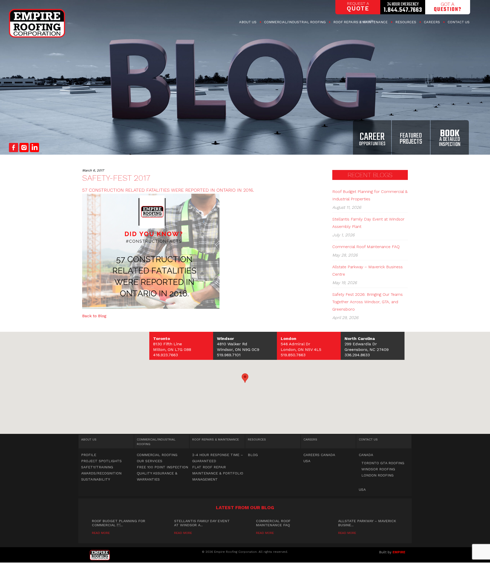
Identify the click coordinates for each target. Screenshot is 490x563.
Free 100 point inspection (162, 467)
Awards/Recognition (101, 473)
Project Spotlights (101, 461)
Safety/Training (97, 467)
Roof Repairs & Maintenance (360, 22)
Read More (101, 533)
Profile (88, 455)
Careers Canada (319, 455)
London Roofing (377, 475)
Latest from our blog (245, 507)
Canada (366, 455)
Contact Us (459, 22)
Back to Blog (94, 315)
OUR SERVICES (149, 461)
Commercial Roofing (295, 22)
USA (306, 461)
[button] (245, 378)
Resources (405, 22)
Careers (432, 22)
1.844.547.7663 (403, 10)
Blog (253, 455)
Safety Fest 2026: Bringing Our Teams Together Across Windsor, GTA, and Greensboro (367, 302)
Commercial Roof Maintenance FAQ (366, 246)
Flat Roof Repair (209, 467)
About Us (247, 22)
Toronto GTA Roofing (382, 463)
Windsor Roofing (378, 469)
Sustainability (95, 479)
